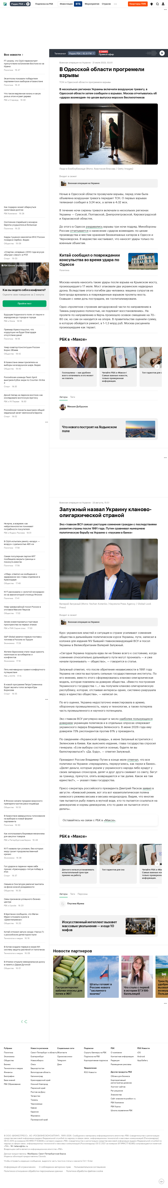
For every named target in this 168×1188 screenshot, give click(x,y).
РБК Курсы (116, 1137)
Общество (9, 243)
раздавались (94, 226)
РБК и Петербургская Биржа (17, 839)
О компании (116, 1083)
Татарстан (35, 1126)
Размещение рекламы (121, 1094)
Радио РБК (17, 4)
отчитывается (79, 230)
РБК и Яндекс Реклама (14, 532)
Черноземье (36, 1134)
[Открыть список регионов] (152, 4)
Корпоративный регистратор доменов (121, 1112)
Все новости (12, 54)
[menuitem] (44, 4)
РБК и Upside (10, 905)
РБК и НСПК (9, 675)
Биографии (9, 1106)
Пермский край (38, 1118)
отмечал (132, 790)
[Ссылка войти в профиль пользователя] (163, 3)
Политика (8, 69)
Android (141, 1086)
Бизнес (7, 1094)
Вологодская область (41, 1102)
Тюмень (34, 1130)
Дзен (59, 1094)
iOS (139, 1083)
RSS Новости (90, 1102)
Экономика (9, 642)
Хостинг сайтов (118, 1117)
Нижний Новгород (39, 1114)
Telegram (61, 1090)
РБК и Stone (9, 320)
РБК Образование (12, 1114)
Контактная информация (122, 1086)
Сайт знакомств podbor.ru (123, 1129)
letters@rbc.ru (21, 1176)
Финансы (8, 1102)
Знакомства (116, 1125)
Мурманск (35, 1146)
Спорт (7, 258)
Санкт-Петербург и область (44, 1083)
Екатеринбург (37, 1086)
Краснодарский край (40, 1110)
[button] (152, 4)
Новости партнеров (72, 982)
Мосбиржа (32, 1184)
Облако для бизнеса (120, 1106)
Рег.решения (117, 1121)
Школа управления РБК (121, 1140)
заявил (147, 818)
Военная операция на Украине (75, 62)
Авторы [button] (63, 396)
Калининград (37, 1106)
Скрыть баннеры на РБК (95, 1083)
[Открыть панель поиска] (157, 4)
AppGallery (142, 1090)
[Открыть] (24, 4)
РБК (61, 737)
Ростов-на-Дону (38, 1122)
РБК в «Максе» (73, 339)
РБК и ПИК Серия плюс (15, 627)
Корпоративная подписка (96, 1090)
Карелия (35, 1142)
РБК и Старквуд (11, 99)
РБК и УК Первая (11, 401)
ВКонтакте (62, 1083)
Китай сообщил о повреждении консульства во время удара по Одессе (89, 259)
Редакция (115, 1090)
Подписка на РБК (92, 1086)
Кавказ (34, 1138)
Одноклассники (64, 1086)
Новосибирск (37, 1090)
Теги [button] (72, 396)
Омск (33, 1094)
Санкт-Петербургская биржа (52, 1184)
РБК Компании (10, 213)
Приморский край (39, 1150)
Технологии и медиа (13, 938)
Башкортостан (37, 1098)
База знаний (9, 1110)
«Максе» (109, 850)
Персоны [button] (83, 924)
